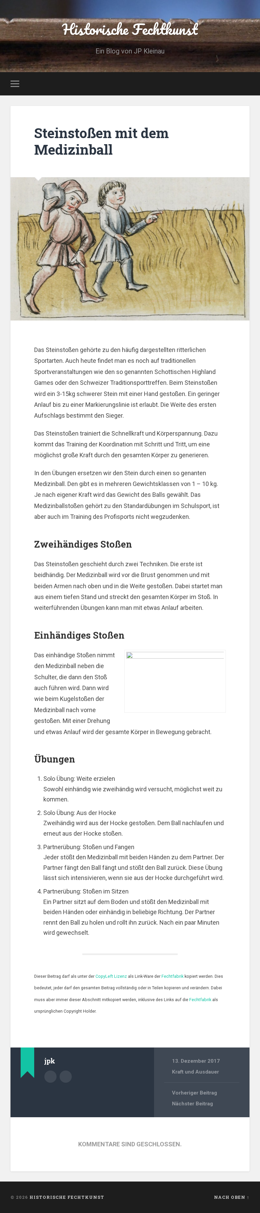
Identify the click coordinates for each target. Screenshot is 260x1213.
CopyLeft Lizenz (111, 976)
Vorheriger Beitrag (194, 1093)
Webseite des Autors (66, 1077)
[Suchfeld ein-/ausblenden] (245, 83)
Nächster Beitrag (192, 1104)
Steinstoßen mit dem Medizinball (101, 141)
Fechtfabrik (172, 976)
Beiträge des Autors (50, 1077)
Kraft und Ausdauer (195, 1072)
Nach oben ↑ (232, 1197)
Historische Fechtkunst (130, 29)
